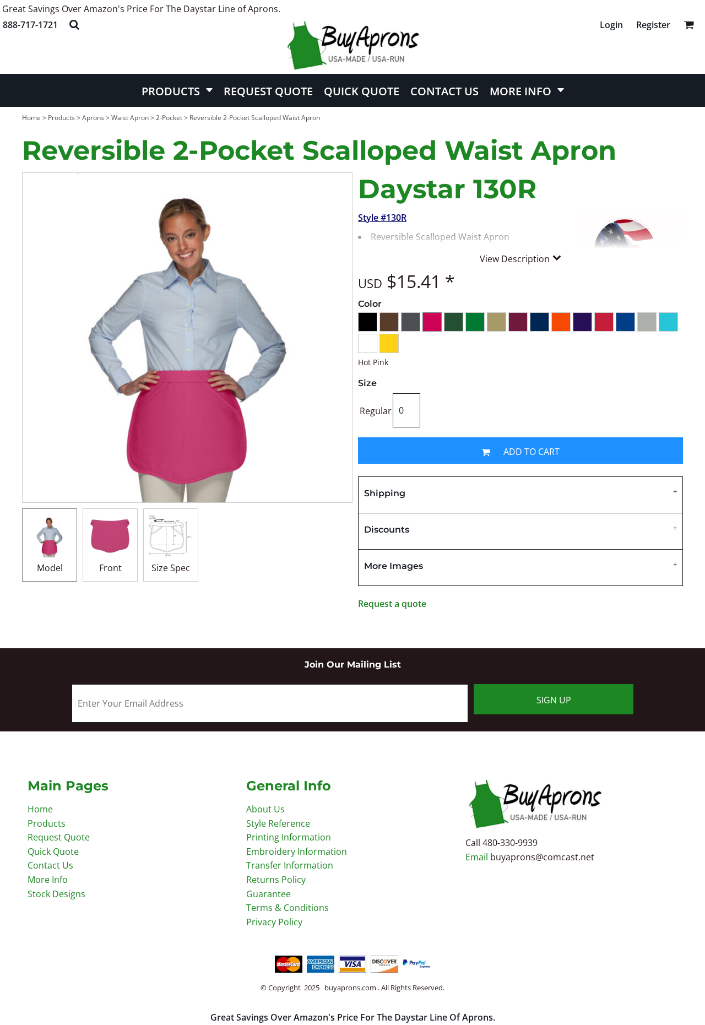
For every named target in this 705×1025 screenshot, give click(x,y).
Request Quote (59, 837)
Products (61, 117)
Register (653, 25)
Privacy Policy (274, 922)
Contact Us (50, 865)
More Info (48, 880)
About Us (265, 809)
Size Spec (170, 568)
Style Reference (278, 823)
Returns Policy (276, 880)
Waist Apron (130, 117)
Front (110, 568)
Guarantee (268, 894)
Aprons (93, 117)
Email (477, 857)
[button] (74, 24)
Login (611, 25)
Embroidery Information (296, 851)
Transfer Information (289, 865)
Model (50, 568)
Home (31, 117)
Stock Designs (56, 894)
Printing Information (288, 837)
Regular (376, 411)
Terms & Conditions (287, 908)
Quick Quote (53, 851)
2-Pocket (169, 117)
